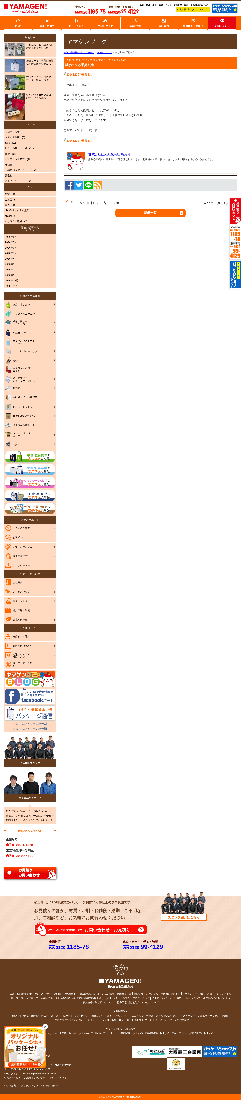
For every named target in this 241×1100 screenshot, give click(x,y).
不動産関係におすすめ (157, 1033)
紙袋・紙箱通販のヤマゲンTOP (27, 993)
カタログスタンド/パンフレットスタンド (74, 1020)
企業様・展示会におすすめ (74, 1033)
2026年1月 (11, 275)
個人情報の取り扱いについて (191, 9)
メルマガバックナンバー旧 (30, 728)
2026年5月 (11, 253)
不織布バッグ (97, 1015)
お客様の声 (46, 998)
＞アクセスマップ (28, 1085)
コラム (146, 998)
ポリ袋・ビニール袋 (42, 1015)
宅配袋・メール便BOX (158, 1015)
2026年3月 (11, 264)
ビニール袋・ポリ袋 (16, 148)
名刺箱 (225, 1015)
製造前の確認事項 (170, 993)
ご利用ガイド (70, 993)
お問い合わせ (113, 998)
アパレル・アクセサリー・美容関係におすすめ (117, 1033)
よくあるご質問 (106, 993)
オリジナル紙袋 (13, 221)
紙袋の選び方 (87, 993)
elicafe (8, 215)
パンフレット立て (15, 159)
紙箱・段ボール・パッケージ (72, 1015)
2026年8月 (11, 236)
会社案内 (77, 998)
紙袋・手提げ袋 (20, 1015)
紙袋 (7, 153)
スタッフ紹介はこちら (184, 917)
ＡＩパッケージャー (16, 181)
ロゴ (7, 205)
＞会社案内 (10, 1085)
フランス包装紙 (108, 1020)
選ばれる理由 (124, 993)
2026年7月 (11, 242)
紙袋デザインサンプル (146, 993)
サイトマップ (193, 998)
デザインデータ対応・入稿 (197, 993)
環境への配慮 (62, 998)
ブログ (8, 131)
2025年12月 (11, 280)
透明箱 (8, 164)
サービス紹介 (53, 993)
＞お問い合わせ (49, 1085)
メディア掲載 (12, 137)
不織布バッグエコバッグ (18, 170)
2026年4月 (11, 258)
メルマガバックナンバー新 (30, 723)
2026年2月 (11, 269)
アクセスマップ (150, 1002)
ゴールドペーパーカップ (158, 1020)
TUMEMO (137, 1020)
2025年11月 (11, 286)
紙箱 (7, 142)
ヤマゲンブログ (131, 998)
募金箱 (8, 175)
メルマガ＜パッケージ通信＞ (168, 998)
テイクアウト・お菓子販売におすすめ (193, 1033)
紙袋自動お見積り (94, 998)
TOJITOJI (124, 1020)
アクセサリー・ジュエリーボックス (200, 1015)
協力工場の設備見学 (128, 1002)
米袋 (175, 1015)
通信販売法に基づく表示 (216, 998)
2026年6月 (11, 247)
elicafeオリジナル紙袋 (17, 210)
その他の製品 (181, 1020)
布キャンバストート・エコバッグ (125, 1015)
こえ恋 (8, 199)
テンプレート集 (222, 993)
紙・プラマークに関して (24, 998)
